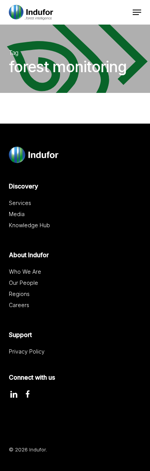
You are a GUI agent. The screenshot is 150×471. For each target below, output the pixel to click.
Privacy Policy (27, 351)
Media (17, 214)
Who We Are (25, 271)
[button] (137, 12)
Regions (19, 294)
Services (20, 203)
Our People (23, 282)
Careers (19, 305)
